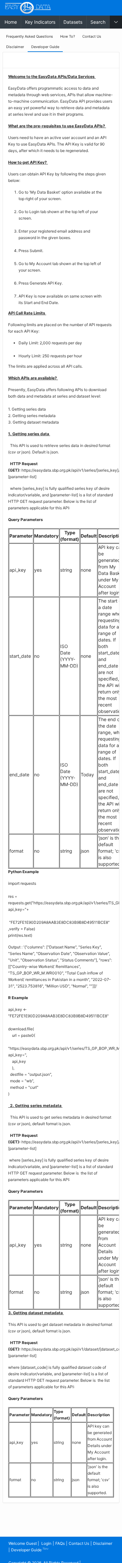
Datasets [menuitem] (72, 22)
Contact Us (79, 1543)
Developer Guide (29, 1549)
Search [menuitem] (97, 22)
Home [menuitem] (11, 22)
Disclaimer (102, 1543)
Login (46, 1543)
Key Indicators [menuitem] (40, 22)
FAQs (60, 1543)
